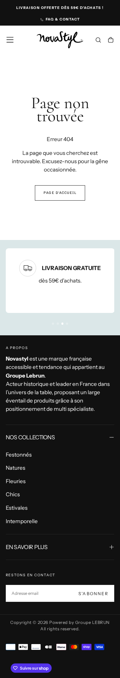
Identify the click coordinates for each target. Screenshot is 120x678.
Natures (15, 468)
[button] (10, 40)
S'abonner (93, 593)
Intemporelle (22, 521)
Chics (13, 494)
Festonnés (19, 454)
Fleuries (16, 481)
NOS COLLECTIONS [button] (30, 437)
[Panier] (110, 40)
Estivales (17, 508)
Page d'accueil (60, 193)
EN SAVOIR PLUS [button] (27, 547)
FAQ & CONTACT (63, 19)
